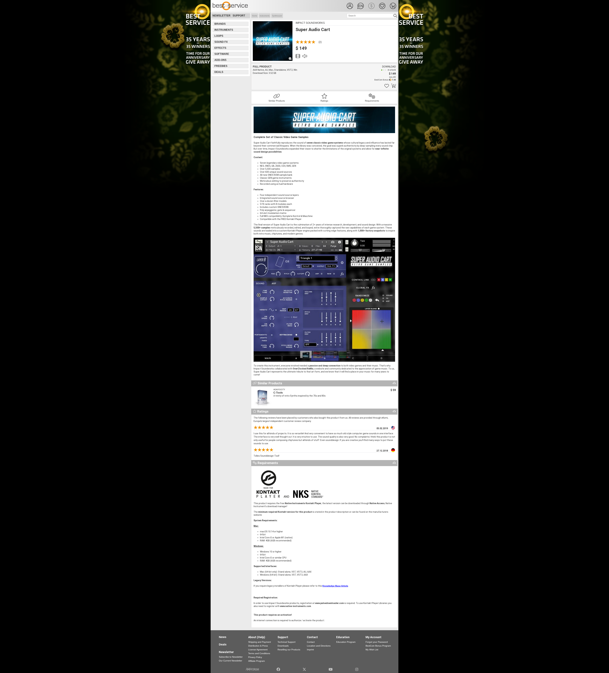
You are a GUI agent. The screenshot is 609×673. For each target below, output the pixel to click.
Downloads (283, 645)
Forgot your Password (377, 642)
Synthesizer (277, 16)
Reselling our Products (289, 649)
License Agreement (258, 649)
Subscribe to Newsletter (231, 657)
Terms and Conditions (259, 653)
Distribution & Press (258, 645)
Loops (218, 36)
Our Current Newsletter (230, 660)
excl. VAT (392, 77)
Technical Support (286, 642)
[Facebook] (278, 669)
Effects (220, 48)
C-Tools (278, 392)
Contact (311, 642)
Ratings (324, 100)
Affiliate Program (256, 661)
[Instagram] (356, 669)
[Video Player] (298, 56)
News (222, 637)
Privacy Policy (255, 657)
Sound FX (221, 42)
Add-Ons (220, 60)
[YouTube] (331, 669)
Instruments (265, 16)
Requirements (372, 100)
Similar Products (276, 100)
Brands (220, 23)
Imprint (310, 649)
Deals (218, 72)
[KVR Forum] (252, 669)
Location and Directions (319, 645)
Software (221, 54)
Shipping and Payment (259, 642)
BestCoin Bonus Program (378, 645)
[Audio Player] (304, 56)
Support (239, 15)
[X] (304, 669)
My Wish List (372, 649)
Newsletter (221, 15)
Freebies (220, 66)
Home (254, 16)
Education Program (346, 642)
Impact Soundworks (310, 23)
